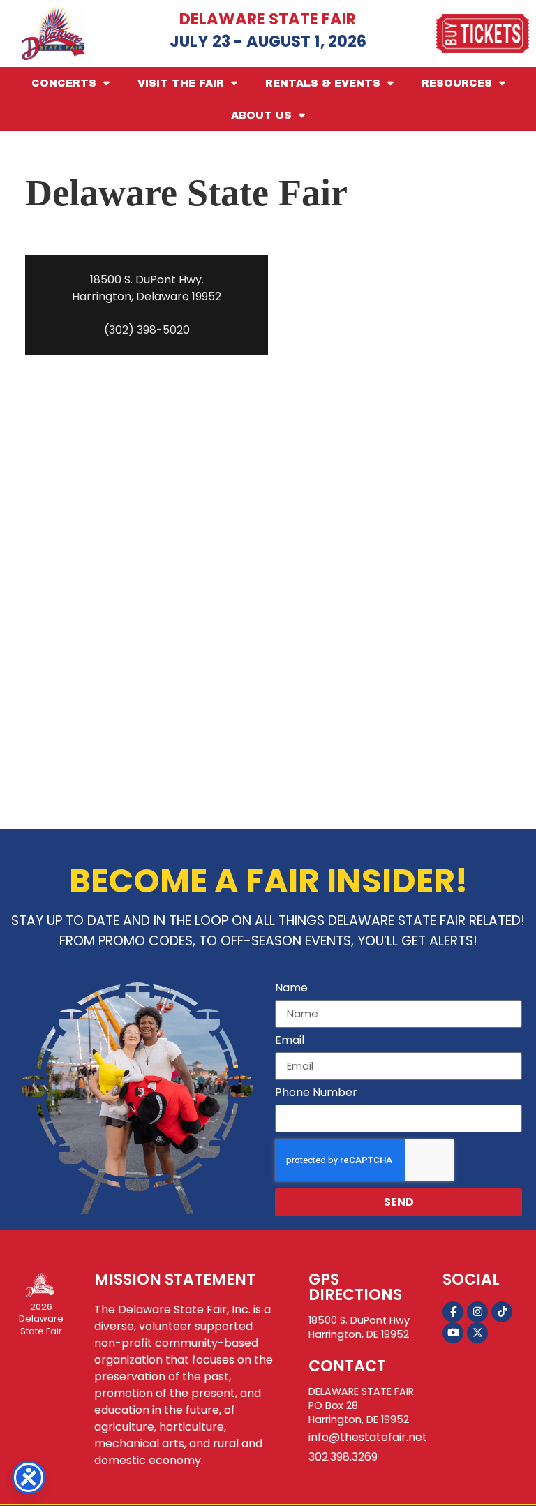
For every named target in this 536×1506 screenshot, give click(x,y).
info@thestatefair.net (367, 1437)
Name (291, 989)
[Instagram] (477, 1311)
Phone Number (316, 1093)
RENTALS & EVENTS (322, 83)
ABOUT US (261, 115)
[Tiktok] (501, 1311)
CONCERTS (63, 83)
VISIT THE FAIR (180, 83)
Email (289, 1041)
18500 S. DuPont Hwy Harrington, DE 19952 (359, 1327)
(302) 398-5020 (147, 330)
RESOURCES (457, 83)
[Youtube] (452, 1332)
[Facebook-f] (452, 1311)
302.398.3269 (343, 1457)
